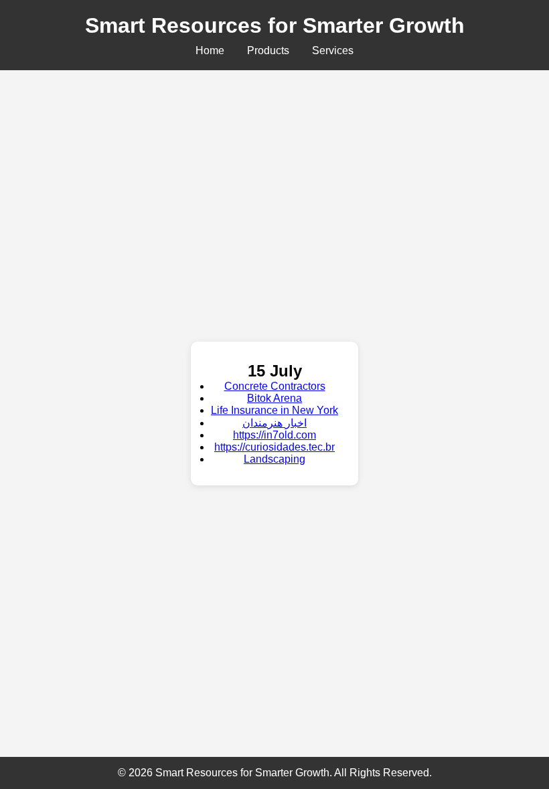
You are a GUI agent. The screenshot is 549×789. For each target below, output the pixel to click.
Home (209, 50)
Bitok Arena (274, 398)
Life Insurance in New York (274, 410)
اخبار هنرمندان (274, 423)
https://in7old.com (274, 435)
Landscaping (274, 459)
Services (333, 50)
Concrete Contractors (274, 386)
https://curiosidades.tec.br (274, 447)
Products (268, 50)
